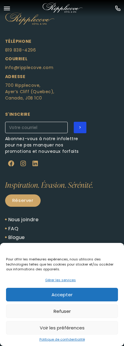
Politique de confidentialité (62, 339)
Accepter (62, 294)
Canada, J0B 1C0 (23, 98)
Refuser (62, 311)
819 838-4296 (20, 50)
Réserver (22, 200)
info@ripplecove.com (29, 67)
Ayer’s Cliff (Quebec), (29, 92)
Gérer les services (60, 280)
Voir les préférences (62, 328)
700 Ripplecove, (23, 85)
